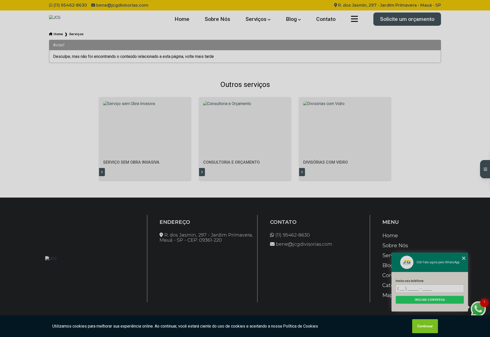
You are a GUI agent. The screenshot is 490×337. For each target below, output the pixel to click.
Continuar (425, 326)
